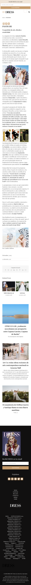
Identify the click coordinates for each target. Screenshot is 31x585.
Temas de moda (21, 541)
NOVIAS (22, 293)
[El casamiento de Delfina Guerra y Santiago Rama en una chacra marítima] (15, 393)
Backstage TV (16, 558)
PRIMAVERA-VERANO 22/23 (14, 521)
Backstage (8, 558)
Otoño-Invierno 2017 (14, 540)
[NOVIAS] (22, 282)
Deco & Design (8, 555)
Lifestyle (16, 551)
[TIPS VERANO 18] (8, 282)
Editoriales (12, 557)
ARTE (21, 551)
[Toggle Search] (29, 12)
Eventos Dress (21, 557)
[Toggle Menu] (4, 12)
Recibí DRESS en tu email (15, 1)
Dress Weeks (21, 553)
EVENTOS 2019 (10, 548)
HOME (15, 499)
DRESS (15, 497)
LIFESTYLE (15, 495)
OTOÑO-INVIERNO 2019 (14, 533)
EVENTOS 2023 (9, 545)
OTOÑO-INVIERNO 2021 (14, 526)
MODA (15, 490)
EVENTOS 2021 (9, 546)
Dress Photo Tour (19, 555)
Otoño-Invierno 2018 (14, 536)
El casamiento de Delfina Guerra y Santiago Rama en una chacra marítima (15, 407)
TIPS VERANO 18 (9, 293)
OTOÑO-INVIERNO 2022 (14, 523)
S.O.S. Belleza (22, 550)
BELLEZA (15, 493)
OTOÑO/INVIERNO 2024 (17, 516)
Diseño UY (13, 543)
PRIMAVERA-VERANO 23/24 (14, 518)
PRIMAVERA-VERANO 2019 (14, 535)
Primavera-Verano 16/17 (9, 541)
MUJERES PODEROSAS (10, 553)
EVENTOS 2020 (19, 546)
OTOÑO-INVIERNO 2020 (14, 529)
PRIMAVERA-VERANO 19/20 (14, 531)
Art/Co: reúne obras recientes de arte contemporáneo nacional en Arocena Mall (16, 365)
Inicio (3, 17)
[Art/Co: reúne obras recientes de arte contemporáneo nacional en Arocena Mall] (15, 351)
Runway (7, 543)
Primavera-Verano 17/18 (14, 538)
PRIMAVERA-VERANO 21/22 (14, 524)
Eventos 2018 (19, 548)
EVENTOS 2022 (19, 545)
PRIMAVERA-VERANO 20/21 (14, 528)
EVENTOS (15, 492)
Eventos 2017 (6, 550)
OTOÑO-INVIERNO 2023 (14, 519)
